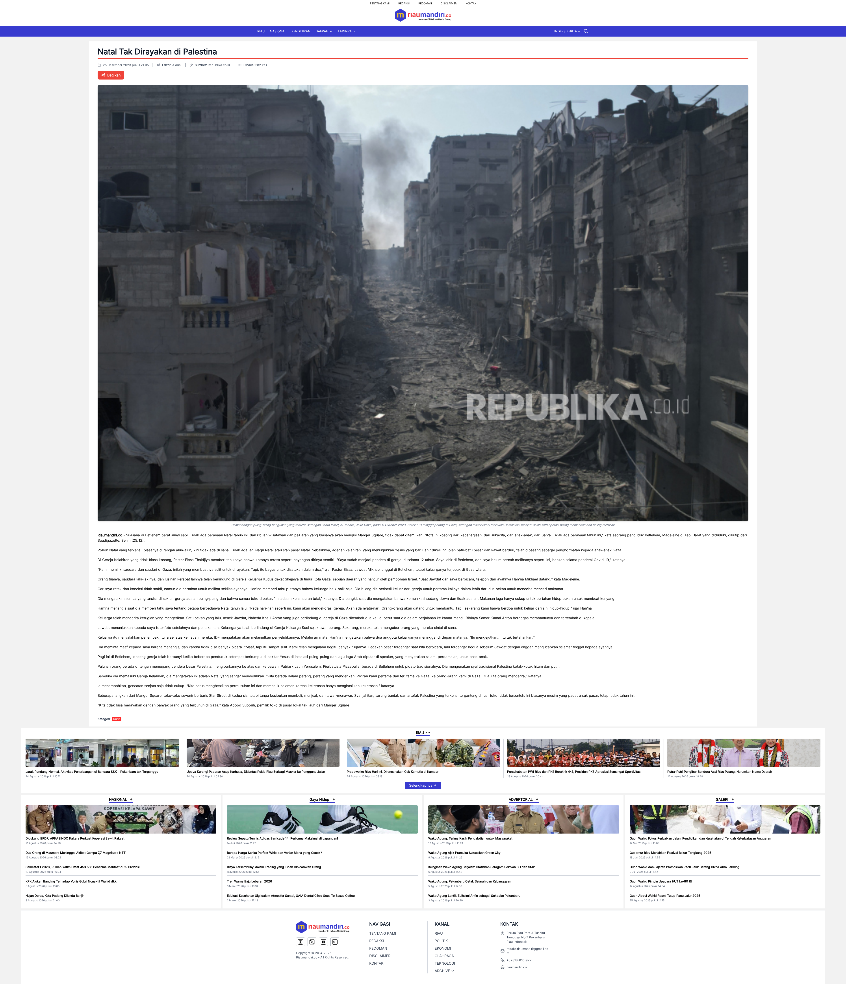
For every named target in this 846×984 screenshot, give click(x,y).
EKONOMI (443, 948)
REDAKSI (404, 2)
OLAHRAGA (444, 956)
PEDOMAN (425, 2)
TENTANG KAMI (380, 2)
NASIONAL (278, 31)
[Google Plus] (334, 942)
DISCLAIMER (449, 2)
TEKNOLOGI (445, 963)
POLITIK (441, 941)
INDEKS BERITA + (567, 31)
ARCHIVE (442, 971)
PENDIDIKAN (300, 31)
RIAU (261, 31)
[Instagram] (300, 942)
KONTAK (471, 2)
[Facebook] (323, 942)
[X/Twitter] (312, 942)
